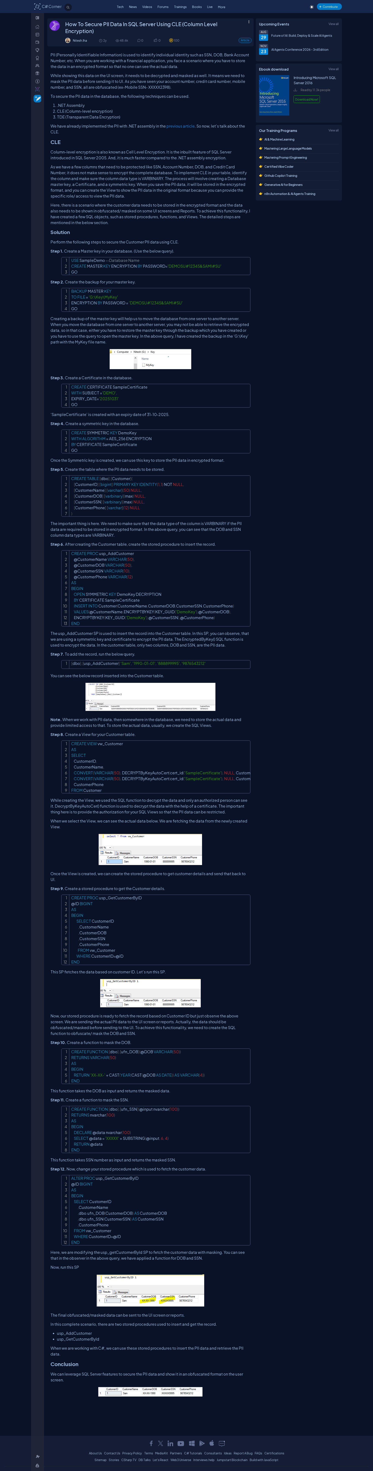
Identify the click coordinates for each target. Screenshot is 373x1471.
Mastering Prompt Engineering (285, 157)
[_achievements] (38, 58)
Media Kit (161, 1453)
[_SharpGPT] (38, 89)
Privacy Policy (132, 1453)
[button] (155, 40)
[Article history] (101, 40)
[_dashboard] (38, 34)
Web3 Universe (181, 1460)
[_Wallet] (38, 42)
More (221, 7)
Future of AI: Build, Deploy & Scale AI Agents (301, 35)
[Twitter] (160, 1443)
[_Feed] (38, 26)
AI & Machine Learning (279, 139)
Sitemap (101, 1460)
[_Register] (38, 1457)
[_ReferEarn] (38, 73)
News (133, 7)
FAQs (258, 1453)
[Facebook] (151, 1443)
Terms (148, 1453)
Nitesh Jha (80, 40)
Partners (176, 1453)
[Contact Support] (222, 1443)
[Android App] (202, 1443)
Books (197, 7)
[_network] (38, 65)
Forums (163, 7)
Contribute (330, 6)
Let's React (160, 1460)
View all (334, 24)
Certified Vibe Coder (279, 166)
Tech (120, 7)
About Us (95, 1453)
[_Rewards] (38, 81)
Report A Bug (243, 1453)
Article (245, 40)
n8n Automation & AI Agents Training (289, 194)
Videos (147, 7)
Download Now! (306, 99)
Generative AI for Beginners (283, 185)
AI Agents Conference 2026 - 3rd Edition (300, 49)
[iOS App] (212, 1443)
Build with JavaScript (264, 1460)
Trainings (180, 7)
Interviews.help (204, 1460)
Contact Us (112, 1453)
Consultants (213, 1453)
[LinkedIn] (170, 1443)
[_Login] (38, 1465)
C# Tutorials (193, 1453)
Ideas (228, 1453)
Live (210, 7)
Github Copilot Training (280, 175)
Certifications (274, 1453)
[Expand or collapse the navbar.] (38, 17)
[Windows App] (192, 1443)
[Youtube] (181, 1443)
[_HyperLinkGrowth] (36, 98)
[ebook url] (274, 115)
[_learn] (38, 50)
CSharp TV (128, 1460)
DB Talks (145, 1460)
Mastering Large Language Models (288, 148)
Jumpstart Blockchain (232, 1460)
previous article (180, 125)
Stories (114, 1460)
